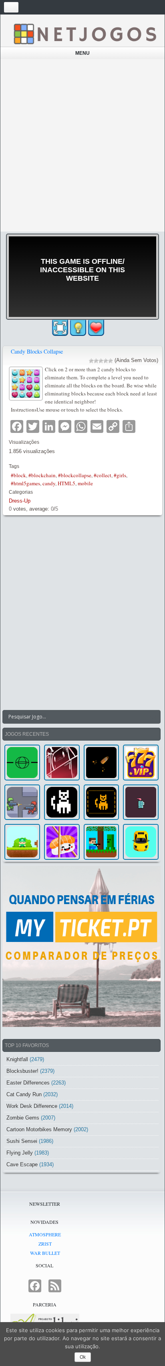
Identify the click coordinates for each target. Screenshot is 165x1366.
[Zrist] (62, 762)
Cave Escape (22, 1164)
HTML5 (66, 483)
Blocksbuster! (22, 1071)
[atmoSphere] (22, 762)
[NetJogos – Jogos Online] (84, 33)
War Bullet (45, 1253)
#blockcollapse (74, 475)
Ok (83, 1357)
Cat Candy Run (24, 1094)
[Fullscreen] (60, 328)
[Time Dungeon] (141, 802)
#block (18, 475)
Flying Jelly (19, 1153)
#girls (120, 475)
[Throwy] (22, 842)
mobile (85, 483)
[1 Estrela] (91, 360)
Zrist (45, 1243)
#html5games (25, 483)
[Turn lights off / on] (78, 328)
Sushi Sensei (21, 1141)
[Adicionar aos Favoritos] (96, 327)
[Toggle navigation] (11, 7)
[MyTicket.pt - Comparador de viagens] (81, 946)
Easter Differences (28, 1083)
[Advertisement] (82, 145)
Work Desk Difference (31, 1106)
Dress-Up (19, 501)
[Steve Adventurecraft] (101, 842)
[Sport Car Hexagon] (141, 842)
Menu (82, 53)
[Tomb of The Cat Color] (62, 802)
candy (48, 483)
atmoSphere (45, 1234)
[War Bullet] (101, 762)
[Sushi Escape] (62, 842)
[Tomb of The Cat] (101, 802)
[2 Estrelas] (96, 360)
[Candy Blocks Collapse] (27, 383)
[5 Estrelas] (110, 360)
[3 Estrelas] (101, 360)
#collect (102, 475)
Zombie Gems (22, 1118)
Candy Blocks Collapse (37, 351)
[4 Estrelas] (105, 360)
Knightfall (17, 1059)
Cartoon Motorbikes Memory (39, 1129)
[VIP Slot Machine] (141, 762)
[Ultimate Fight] (22, 802)
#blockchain (42, 475)
